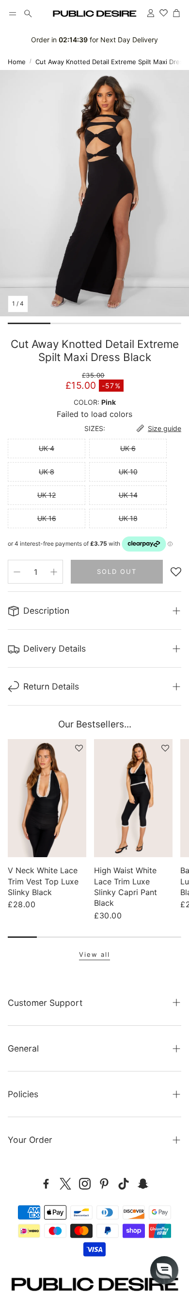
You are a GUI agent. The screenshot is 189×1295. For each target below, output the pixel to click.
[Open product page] (47, 798)
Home (17, 62)
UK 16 (46, 518)
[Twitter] (65, 1184)
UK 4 (46, 448)
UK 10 (128, 471)
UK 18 (128, 518)
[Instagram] (85, 1184)
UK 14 (128, 495)
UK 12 (46, 495)
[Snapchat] (143, 1184)
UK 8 (46, 471)
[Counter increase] (54, 572)
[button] (12, 13)
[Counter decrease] (17, 572)
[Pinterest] (104, 1184)
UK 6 (128, 448)
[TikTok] (123, 1184)
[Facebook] (46, 1184)
